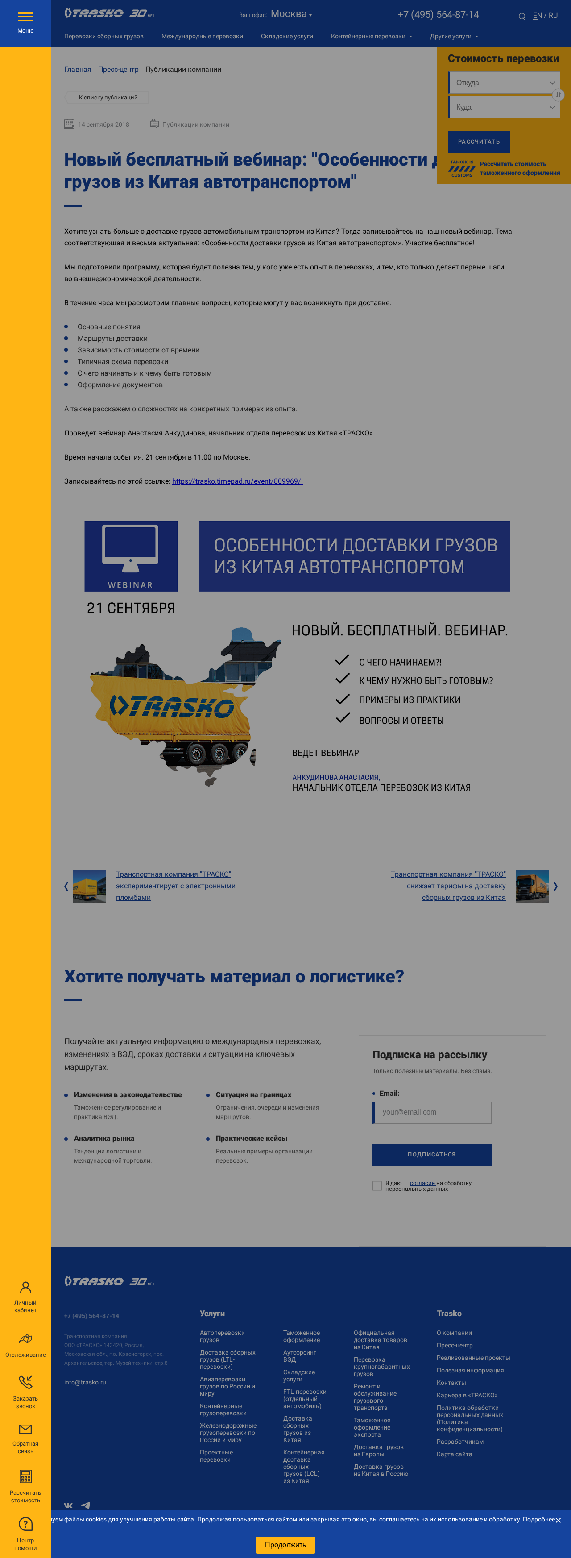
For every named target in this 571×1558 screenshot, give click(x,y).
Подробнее (539, 1519)
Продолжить (285, 1545)
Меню (25, 30)
